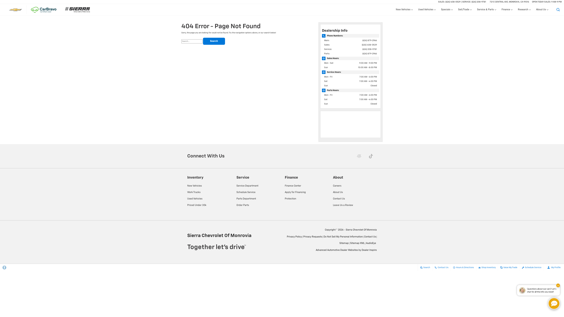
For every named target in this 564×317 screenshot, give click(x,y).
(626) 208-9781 (369, 49)
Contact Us (339, 199)
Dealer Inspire (369, 250)
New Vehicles (194, 186)
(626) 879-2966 (369, 40)
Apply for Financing (295, 192)
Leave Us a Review (343, 205)
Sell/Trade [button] (463, 10)
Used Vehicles (194, 199)
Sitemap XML (357, 243)
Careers (337, 186)
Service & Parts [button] (485, 10)
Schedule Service (245, 192)
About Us (338, 192)
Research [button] (523, 10)
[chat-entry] (554, 303)
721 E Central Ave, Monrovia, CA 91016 (509, 2)
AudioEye (371, 243)
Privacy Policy (294, 237)
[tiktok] (371, 156)
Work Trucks (193, 192)
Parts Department (246, 199)
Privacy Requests (312, 237)
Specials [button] (445, 10)
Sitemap (344, 243)
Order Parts (242, 205)
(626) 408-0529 (369, 45)
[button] (558, 10)
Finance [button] (505, 10)
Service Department (247, 186)
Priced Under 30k (196, 205)
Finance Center (293, 186)
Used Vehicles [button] (425, 10)
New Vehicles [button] (403, 10)
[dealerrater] (359, 156)
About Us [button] (541, 10)
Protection (290, 199)
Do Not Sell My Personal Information (343, 237)
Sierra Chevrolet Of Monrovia (361, 230)
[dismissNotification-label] (558, 285)
